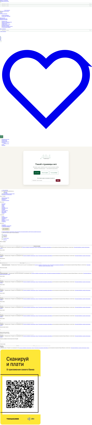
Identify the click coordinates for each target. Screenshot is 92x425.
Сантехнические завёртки (6, 27)
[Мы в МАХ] (46, 41)
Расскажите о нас (7, 194)
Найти (58, 180)
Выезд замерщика (3, 28)
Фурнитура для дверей (3, 19)
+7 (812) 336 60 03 (7, 10)
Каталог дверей (45, 172)
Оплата (3, 206)
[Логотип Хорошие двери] (4, 1)
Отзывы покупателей (5, 219)
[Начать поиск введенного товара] (90, 4)
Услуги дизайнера (54, 172)
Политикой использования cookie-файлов (44, 247)
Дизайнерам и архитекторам (6, 225)
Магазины (3, 145)
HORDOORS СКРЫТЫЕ (6, 16)
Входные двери (2, 17)
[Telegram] (0, 38)
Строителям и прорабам (6, 226)
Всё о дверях (4, 211)
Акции (1, 12)
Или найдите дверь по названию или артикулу (46, 178)
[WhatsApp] (0, 36)
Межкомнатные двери (3, 18)
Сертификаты (4, 218)
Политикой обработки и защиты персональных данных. (80, 347)
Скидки (3, 213)
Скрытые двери (4, 140)
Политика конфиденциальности (36, 231)
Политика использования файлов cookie (23, 231)
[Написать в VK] (5, 192)
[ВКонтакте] (0, 39)
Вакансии (3, 220)
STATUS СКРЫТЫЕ (5, 15)
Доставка (3, 207)
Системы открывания (3, 13)
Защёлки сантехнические (6, 24)
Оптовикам (4, 224)
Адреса (3, 216)
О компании (4, 221)
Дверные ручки (4, 21)
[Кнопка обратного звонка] (2, 10)
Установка (3, 208)
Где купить (4, 203)
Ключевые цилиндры (5, 25)
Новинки (3, 204)
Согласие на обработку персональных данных (9, 231)
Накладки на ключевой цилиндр (7, 26)
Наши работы (4, 212)
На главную (37, 172)
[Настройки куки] (1, 136)
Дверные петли (4, 23)
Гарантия (3, 209)
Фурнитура (4, 142)
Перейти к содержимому (4, 0)
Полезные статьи (4, 217)
